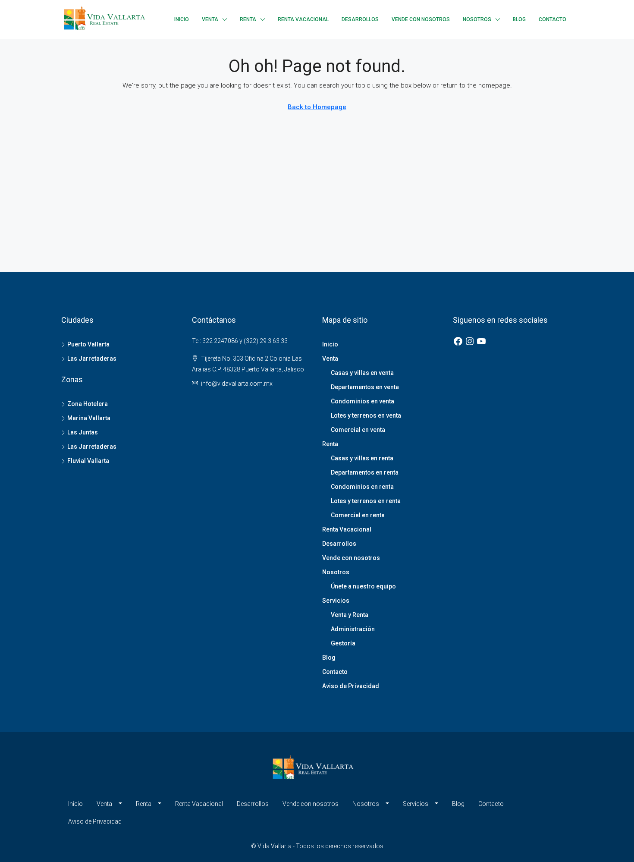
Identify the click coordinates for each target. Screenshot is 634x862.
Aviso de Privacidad (350, 686)
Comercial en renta (358, 515)
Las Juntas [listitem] (82, 432)
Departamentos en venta (365, 387)
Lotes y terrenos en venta (366, 415)
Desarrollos (360, 19)
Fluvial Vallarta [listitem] (88, 460)
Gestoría (343, 643)
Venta (210, 19)
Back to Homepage (317, 107)
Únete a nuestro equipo (363, 586)
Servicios (335, 600)
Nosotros (477, 19)
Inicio (181, 19)
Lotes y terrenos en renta (366, 500)
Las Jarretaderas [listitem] (91, 358)
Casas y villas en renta (362, 458)
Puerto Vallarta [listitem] (88, 344)
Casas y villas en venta (362, 372)
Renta (248, 19)
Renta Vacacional (303, 19)
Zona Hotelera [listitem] (87, 403)
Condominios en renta (362, 486)
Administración (353, 629)
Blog (519, 19)
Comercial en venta (358, 429)
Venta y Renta (349, 614)
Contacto (552, 19)
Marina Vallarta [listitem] (88, 418)
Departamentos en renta (365, 472)
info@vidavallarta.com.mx (237, 383)
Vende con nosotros (421, 19)
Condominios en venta (362, 401)
